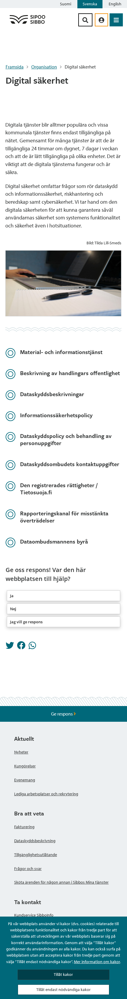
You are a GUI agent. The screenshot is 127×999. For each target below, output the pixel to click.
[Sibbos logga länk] (27, 23)
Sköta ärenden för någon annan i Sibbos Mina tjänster (61, 882)
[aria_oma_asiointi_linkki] (101, 19)
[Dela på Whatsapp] (32, 647)
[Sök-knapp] (85, 19)
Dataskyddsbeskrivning (35, 840)
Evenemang (24, 780)
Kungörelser (25, 766)
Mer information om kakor (97, 961)
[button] (64, 595)
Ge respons (62, 714)
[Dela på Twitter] (10, 647)
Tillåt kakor (63, 974)
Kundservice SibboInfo (33, 915)
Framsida (15, 67)
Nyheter (21, 752)
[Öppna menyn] (116, 19)
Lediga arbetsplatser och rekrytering (46, 793)
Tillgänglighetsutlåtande (35, 854)
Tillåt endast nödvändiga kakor (63, 989)
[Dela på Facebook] (21, 647)
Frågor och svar (28, 868)
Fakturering (24, 826)
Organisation (44, 67)
